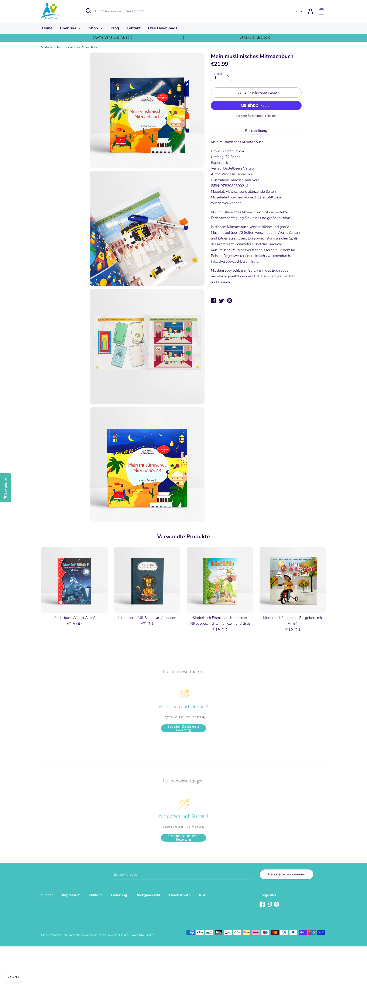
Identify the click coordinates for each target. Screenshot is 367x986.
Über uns (68, 28)
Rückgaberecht (148, 895)
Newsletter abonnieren (286, 874)
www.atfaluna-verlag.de (82, 935)
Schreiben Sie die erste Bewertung (183, 728)
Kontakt (133, 28)
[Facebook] (262, 904)
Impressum (71, 895)
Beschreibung (256, 130)
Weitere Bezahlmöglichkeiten (256, 116)
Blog (115, 28)
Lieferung (119, 895)
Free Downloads (162, 28)
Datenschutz (179, 895)
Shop (94, 28)
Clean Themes (119, 935)
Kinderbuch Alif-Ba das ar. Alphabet (147, 617)
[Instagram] (270, 904)
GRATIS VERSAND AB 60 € (112, 38)
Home (47, 28)
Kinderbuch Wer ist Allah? (74, 617)
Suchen (47, 895)
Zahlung (96, 895)
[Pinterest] (277, 904)
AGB (203, 895)
